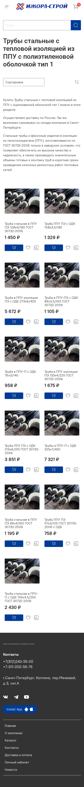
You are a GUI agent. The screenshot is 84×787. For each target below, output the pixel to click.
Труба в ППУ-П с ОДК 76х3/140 (20, 373)
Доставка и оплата (18, 755)
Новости (11, 769)
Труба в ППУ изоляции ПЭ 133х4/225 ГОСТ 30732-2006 (61, 375)
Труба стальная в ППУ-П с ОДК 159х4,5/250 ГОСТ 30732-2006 (21, 597)
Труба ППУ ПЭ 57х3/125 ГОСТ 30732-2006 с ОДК (60, 523)
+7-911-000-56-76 (18, 667)
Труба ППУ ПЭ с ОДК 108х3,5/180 (59, 225)
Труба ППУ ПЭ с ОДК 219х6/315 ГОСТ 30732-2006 (22, 449)
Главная (10, 726)
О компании (13, 733)
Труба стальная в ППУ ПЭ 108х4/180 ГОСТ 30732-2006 (21, 227)
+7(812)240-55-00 (18, 661)
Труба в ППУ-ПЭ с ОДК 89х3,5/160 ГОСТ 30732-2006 (61, 301)
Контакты (12, 748)
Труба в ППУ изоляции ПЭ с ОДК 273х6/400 (21, 299)
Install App (16, 709)
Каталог (11, 740)
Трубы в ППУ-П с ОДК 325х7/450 (60, 447)
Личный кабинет (17, 762)
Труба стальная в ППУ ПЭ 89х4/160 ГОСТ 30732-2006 (21, 523)
